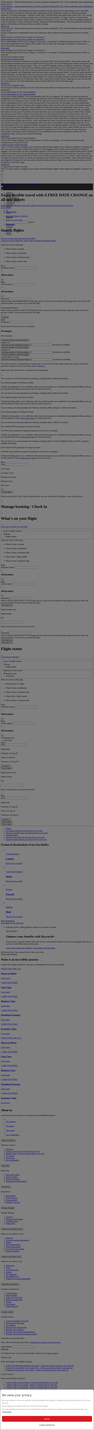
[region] (47, 1409)
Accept (47, 1419)
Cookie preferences (47, 1425)
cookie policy (7, 1412)
